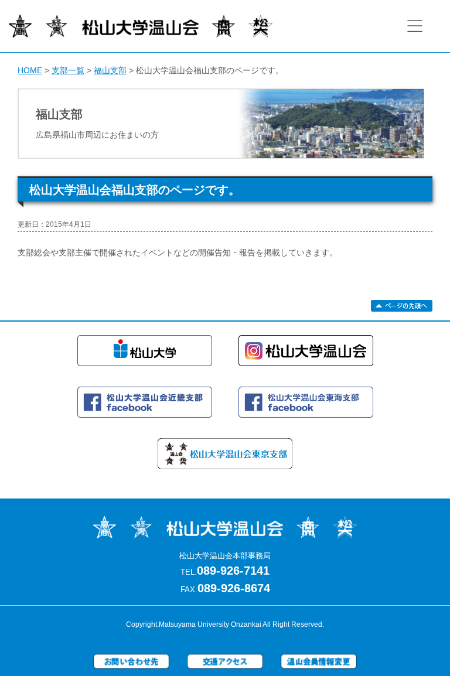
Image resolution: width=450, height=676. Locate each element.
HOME (30, 70)
